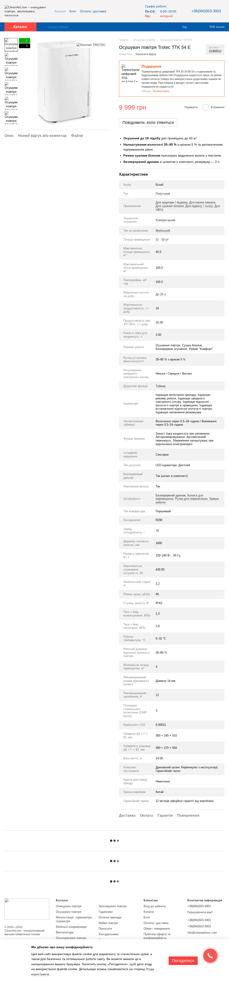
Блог (73, 11)
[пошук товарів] (44, 26)
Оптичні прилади (110, 917)
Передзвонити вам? (200, 912)
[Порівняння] (197, 27)
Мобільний (163, 230)
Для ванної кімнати (202, 202)
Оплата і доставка (93, 11)
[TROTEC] (91, 44)
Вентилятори (64, 932)
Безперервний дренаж (171, 495)
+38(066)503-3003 (206, 11)
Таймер (160, 386)
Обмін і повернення (157, 928)
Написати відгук (146, 54)
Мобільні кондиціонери (71, 926)
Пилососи (105, 928)
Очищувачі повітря (68, 906)
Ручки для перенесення (191, 498)
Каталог (60, 11)
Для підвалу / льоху (199, 206)
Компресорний (165, 220)
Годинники (105, 911)
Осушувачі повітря (68, 911)
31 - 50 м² (162, 239)
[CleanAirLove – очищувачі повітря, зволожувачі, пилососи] (26, 908)
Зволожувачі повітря (113, 906)
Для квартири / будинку (171, 202)
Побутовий (163, 193)
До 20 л (161, 294)
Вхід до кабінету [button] (155, 906)
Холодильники (108, 934)
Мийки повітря (108, 923)
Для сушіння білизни (170, 206)
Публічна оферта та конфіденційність (157, 936)
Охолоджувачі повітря (71, 938)
